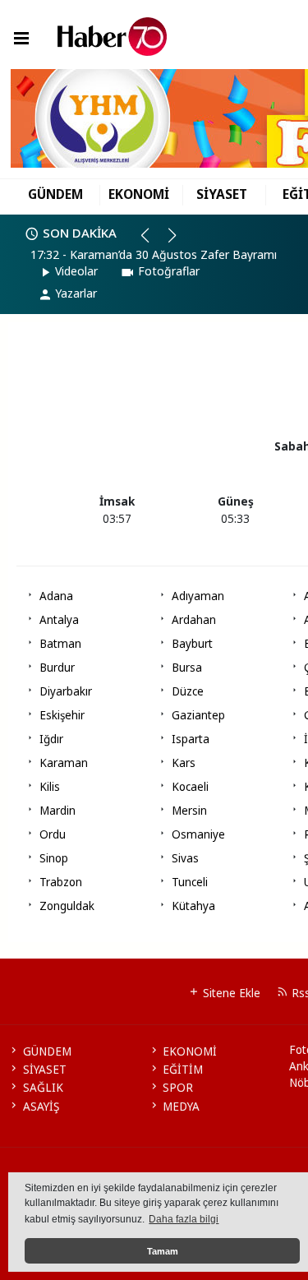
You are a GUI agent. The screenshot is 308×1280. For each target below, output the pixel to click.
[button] (152, 242)
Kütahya (193, 906)
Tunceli (190, 882)
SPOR (178, 1087)
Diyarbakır (65, 691)
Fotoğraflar (169, 271)
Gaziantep (198, 715)
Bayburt (192, 643)
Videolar (76, 271)
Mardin (57, 810)
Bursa (187, 667)
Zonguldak (66, 906)
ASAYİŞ (40, 1106)
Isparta (190, 739)
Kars (183, 763)
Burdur (57, 667)
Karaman (63, 763)
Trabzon (60, 882)
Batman (60, 643)
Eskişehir (62, 715)
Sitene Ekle (230, 993)
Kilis (49, 786)
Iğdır (51, 739)
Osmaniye (198, 834)
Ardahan (194, 619)
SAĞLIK (42, 1087)
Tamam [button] (162, 1251)
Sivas (185, 858)
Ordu (52, 834)
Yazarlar (76, 293)
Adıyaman (198, 596)
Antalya (59, 619)
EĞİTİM (183, 1069)
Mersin (189, 810)
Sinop (53, 858)
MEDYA (181, 1106)
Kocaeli (190, 786)
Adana (56, 596)
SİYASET (221, 194)
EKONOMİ (138, 194)
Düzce (188, 691)
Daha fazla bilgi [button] (183, 1219)
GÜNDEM (55, 194)
